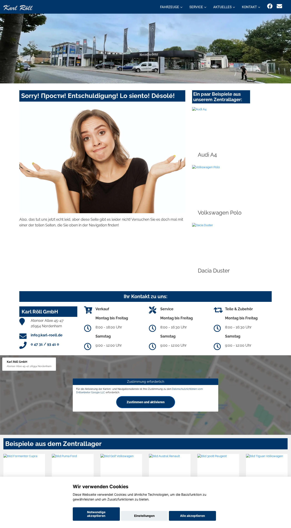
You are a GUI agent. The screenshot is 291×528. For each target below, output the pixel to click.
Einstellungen (144, 516)
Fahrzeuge (169, 7)
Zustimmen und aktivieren (146, 402)
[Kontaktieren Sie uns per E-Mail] (279, 6)
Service (196, 7)
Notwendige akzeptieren (96, 514)
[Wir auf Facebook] (270, 6)
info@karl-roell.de (47, 335)
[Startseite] (18, 7)
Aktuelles (222, 7)
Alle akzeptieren (192, 516)
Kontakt (249, 7)
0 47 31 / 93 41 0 (45, 344)
